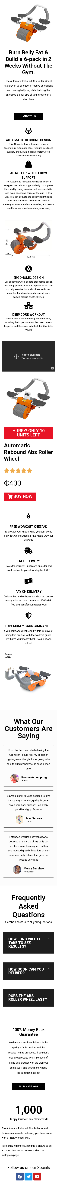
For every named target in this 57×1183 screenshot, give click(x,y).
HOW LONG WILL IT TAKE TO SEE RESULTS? (24, 943)
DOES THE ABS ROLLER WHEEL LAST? (27, 998)
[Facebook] (20, 1176)
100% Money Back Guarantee (29, 1032)
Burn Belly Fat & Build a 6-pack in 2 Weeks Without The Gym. (28, 62)
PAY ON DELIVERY (28, 591)
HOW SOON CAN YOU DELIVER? (26, 971)
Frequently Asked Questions (28, 906)
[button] (20, 497)
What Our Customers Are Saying (29, 728)
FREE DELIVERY (28, 561)
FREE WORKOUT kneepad (28, 527)
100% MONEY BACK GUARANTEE (28, 626)
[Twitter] (28, 1176)
